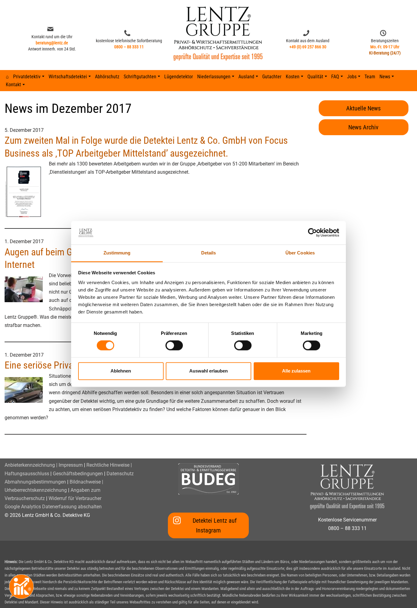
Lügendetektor (178, 77)
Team (369, 77)
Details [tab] (208, 252)
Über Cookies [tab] (300, 252)
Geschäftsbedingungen (78, 473)
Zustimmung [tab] (117, 252)
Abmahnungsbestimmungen (35, 482)
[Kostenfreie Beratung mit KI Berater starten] (21, 586)
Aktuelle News (363, 108)
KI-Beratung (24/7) (385, 52)
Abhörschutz (107, 77)
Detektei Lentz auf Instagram (215, 525)
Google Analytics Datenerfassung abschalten (53, 507)
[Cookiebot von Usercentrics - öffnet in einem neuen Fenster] (312, 232)
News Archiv (363, 127)
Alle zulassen (296, 370)
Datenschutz (120, 473)
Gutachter (271, 77)
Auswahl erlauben (208, 370)
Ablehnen (121, 370)
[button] (43, 76)
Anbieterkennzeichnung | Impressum (44, 465)
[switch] (174, 345)
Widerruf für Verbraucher (75, 498)
